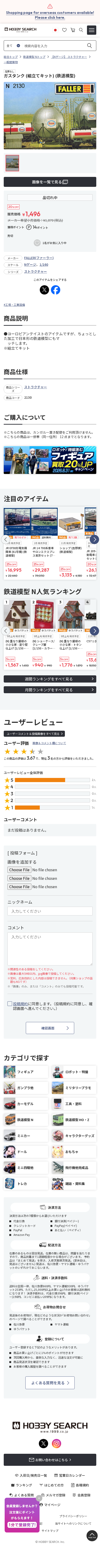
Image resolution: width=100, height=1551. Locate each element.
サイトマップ (50, 1530)
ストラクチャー (35, 271)
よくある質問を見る (48, 1382)
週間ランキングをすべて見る (49, 679)
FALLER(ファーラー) (39, 257)
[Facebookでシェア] (55, 290)
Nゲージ (30, 264)
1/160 (44, 264)
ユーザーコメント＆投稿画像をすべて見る (33, 734)
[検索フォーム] (81, 30)
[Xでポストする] (44, 290)
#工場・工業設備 (14, 305)
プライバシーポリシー (73, 1516)
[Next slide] (94, 539)
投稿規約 (20, 1003)
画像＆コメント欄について (49, 743)
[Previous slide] (5, 539)
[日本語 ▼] (55, 29)
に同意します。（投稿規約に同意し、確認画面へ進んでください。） (53, 1006)
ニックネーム (19, 902)
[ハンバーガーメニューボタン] (91, 30)
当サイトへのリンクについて (73, 1523)
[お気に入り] (64, 29)
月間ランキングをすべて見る (49, 689)
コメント (15, 927)
